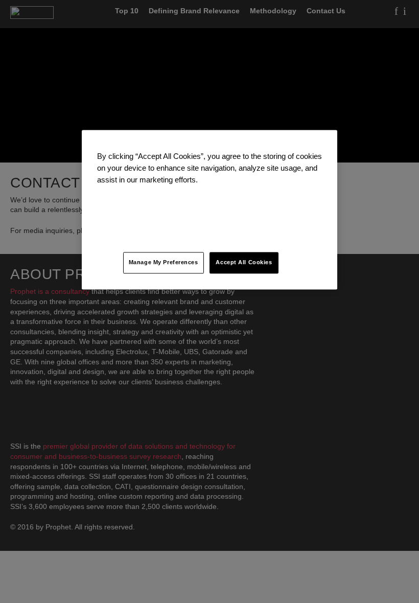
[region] (209, 209)
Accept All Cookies (244, 263)
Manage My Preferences (163, 263)
